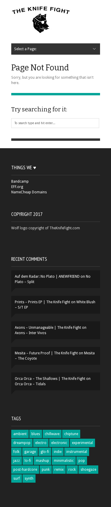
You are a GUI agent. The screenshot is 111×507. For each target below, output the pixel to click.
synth (29, 478)
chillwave (52, 434)
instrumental (76, 452)
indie (58, 452)
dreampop (21, 443)
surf (16, 478)
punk (46, 469)
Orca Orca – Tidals (30, 384)
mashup (42, 461)
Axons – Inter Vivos (30, 333)
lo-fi (28, 461)
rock (72, 469)
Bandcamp (20, 181)
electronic (59, 443)
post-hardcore (25, 469)
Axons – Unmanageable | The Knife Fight (48, 328)
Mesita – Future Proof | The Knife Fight (46, 353)
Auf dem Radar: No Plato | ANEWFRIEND (47, 276)
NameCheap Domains (29, 192)
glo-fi (45, 452)
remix (59, 469)
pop (81, 461)
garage (30, 452)
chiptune (71, 434)
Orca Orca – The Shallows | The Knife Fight (50, 379)
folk (16, 452)
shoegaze (88, 469)
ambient (20, 434)
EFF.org (17, 187)
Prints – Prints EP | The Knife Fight (42, 302)
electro (40, 443)
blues (35, 434)
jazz (16, 461)
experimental (82, 443)
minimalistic (64, 461)
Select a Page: (25, 49)
